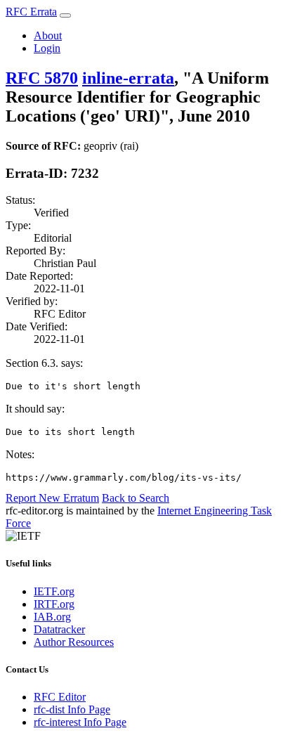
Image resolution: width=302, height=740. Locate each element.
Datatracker (59, 629)
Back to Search (135, 498)
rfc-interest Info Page (80, 722)
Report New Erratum (52, 498)
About (48, 35)
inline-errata (128, 78)
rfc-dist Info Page (72, 709)
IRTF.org (54, 604)
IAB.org (52, 617)
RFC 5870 (42, 78)
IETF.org (54, 591)
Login (47, 48)
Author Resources (74, 642)
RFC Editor (60, 697)
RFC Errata (31, 12)
